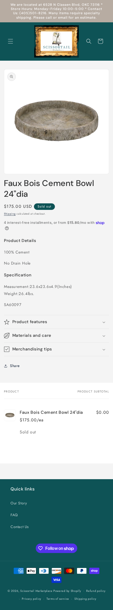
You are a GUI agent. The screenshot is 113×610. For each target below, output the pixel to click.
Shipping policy (85, 599)
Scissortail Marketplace (36, 590)
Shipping (10, 214)
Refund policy (95, 591)
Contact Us (20, 526)
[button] (10, 41)
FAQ (14, 515)
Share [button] (15, 365)
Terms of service (58, 599)
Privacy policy (31, 599)
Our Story (19, 503)
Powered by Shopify (67, 590)
